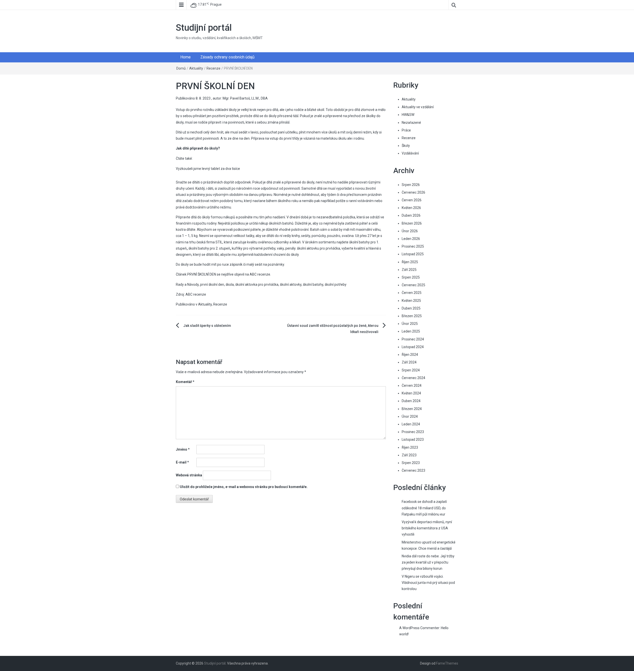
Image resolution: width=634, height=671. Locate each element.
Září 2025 (409, 270)
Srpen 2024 (411, 370)
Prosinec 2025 (413, 246)
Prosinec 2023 (413, 432)
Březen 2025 (412, 316)
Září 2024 (409, 362)
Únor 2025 (410, 324)
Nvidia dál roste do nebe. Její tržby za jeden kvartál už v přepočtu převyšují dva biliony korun (428, 562)
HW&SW (408, 115)
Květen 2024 (411, 393)
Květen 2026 (411, 208)
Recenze (213, 68)
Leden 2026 (411, 239)
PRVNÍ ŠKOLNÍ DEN (201, 274)
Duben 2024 (411, 401)
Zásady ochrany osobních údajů (227, 57)
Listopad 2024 (413, 347)
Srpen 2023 (411, 463)
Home (185, 57)
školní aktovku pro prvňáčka (318, 248)
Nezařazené (411, 123)
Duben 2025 (411, 308)
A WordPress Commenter (419, 628)
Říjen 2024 (410, 355)
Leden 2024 (411, 424)
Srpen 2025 (411, 277)
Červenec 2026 (413, 192)
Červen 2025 (412, 293)
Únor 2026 (410, 231)
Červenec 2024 (413, 378)
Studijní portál (204, 28)
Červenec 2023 (413, 470)
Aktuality (196, 68)
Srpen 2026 (411, 185)
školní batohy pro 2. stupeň (209, 248)
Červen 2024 (412, 385)
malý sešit (254, 264)
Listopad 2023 (413, 439)
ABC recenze (260, 274)
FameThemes (447, 663)
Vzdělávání (410, 153)
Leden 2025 (411, 331)
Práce (406, 130)
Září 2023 (409, 455)
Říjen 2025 (410, 262)
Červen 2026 (412, 200)
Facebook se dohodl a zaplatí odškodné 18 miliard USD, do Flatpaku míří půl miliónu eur (424, 508)
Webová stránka (189, 475)
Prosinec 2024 (413, 339)
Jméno (183, 449)
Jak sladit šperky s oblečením (207, 326)
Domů (181, 68)
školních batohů (281, 223)
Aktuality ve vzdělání (418, 107)
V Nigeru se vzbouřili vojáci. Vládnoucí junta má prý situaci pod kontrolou (428, 582)
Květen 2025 (411, 301)
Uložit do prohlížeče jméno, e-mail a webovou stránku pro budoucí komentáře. (244, 487)
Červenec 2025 (413, 285)
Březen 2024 (412, 409)
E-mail (182, 462)
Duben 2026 (411, 215)
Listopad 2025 (413, 254)
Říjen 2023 (410, 447)
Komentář (185, 382)
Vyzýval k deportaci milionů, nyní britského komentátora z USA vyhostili (427, 528)
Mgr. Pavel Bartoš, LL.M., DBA (245, 98)
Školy (406, 146)
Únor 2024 (410, 416)
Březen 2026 (412, 223)
